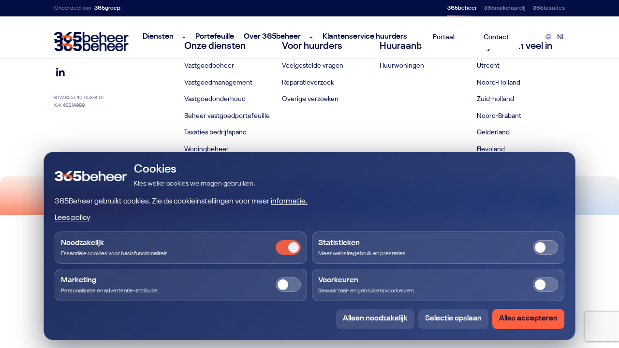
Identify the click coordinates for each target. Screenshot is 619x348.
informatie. (289, 201)
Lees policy (72, 218)
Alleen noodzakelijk (375, 318)
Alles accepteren (528, 318)
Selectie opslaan (453, 318)
